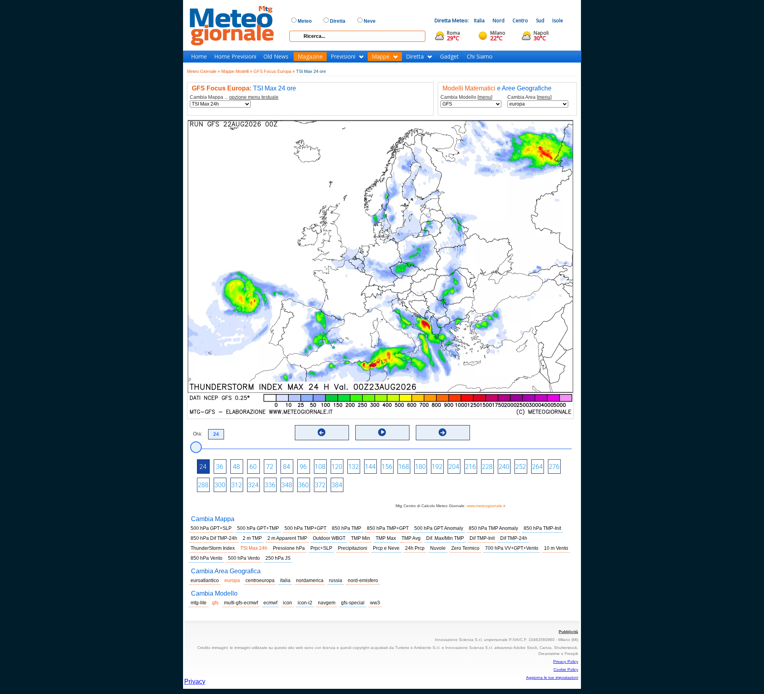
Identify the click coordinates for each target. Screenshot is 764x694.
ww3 (375, 603)
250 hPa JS (277, 558)
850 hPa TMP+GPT (388, 528)
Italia (479, 20)
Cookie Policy (566, 669)
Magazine (310, 56)
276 (554, 467)
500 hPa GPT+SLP (211, 528)
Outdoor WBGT (329, 538)
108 (320, 467)
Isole (557, 20)
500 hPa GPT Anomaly (438, 528)
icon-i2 (305, 603)
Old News (275, 56)
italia (285, 580)
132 (353, 467)
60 (253, 467)
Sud (540, 20)
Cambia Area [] (529, 97)
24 (203, 467)
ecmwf (270, 603)
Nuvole (438, 548)
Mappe (381, 56)
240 (504, 467)
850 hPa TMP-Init (542, 528)
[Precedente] (321, 432)
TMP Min (360, 538)
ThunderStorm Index (213, 548)
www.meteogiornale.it (486, 506)
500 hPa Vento (244, 558)
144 (370, 467)
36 (219, 467)
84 (286, 467)
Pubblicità (568, 631)
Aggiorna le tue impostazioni (552, 677)
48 (236, 467)
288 (203, 485)
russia (335, 580)
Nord (499, 20)
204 (453, 467)
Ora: (197, 434)
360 (303, 485)
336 (270, 485)
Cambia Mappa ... (234, 97)
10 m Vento (556, 548)
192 (437, 467)
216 (470, 467)
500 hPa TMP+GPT (305, 528)
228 (487, 467)
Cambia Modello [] (466, 97)
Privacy (194, 681)
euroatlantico (205, 580)
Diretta (415, 56)
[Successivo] (442, 432)
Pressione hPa (289, 548)
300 (219, 485)
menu (485, 97)
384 (336, 485)
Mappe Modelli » (236, 71)
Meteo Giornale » (203, 71)
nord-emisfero (363, 580)
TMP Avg (411, 538)
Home (199, 56)
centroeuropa (260, 580)
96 (303, 467)
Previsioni (343, 56)
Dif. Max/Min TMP (445, 538)
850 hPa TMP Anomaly (493, 528)
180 (420, 467)
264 (537, 467)
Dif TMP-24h (513, 538)
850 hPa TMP (346, 528)
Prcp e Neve (386, 548)
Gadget (449, 56)
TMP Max (386, 538)
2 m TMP (252, 538)
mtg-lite (199, 603)
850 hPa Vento (206, 558)
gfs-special (352, 603)
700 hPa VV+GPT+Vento (511, 548)
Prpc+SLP (321, 548)
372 (320, 485)
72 (269, 467)
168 (403, 467)
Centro (520, 20)
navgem (326, 603)
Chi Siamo (480, 56)
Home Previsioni (235, 56)
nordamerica (310, 580)
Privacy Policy (565, 661)
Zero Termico (465, 548)
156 (387, 467)
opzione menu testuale (254, 97)
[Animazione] (382, 432)
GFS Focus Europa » (274, 71)
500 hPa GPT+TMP (258, 528)
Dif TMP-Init (482, 538)
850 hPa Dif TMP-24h (214, 538)
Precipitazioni (352, 548)
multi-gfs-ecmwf (241, 603)
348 (286, 485)
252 (520, 467)
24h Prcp (415, 548)
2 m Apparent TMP (287, 538)
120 (336, 467)
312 (236, 485)
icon (287, 603)
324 (253, 485)
